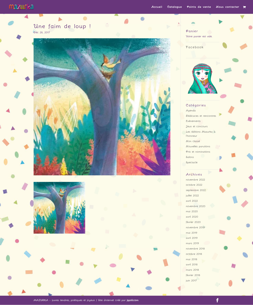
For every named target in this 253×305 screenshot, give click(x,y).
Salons (190, 157)
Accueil (156, 7)
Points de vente (199, 7)
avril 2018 (192, 264)
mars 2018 (192, 269)
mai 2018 (191, 259)
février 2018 (193, 275)
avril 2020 (192, 216)
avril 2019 (192, 237)
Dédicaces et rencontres (201, 115)
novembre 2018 (195, 248)
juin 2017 (191, 280)
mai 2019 (191, 232)
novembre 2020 (195, 206)
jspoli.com (133, 300)
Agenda (191, 110)
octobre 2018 (194, 254)
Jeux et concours (197, 126)
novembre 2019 (195, 227)
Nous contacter (227, 7)
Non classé (193, 141)
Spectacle (191, 162)
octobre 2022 (194, 184)
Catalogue (174, 7)
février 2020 (193, 222)
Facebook (195, 47)
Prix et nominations (198, 151)
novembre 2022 (195, 179)
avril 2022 (192, 200)
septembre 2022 (196, 190)
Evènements (193, 121)
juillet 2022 (192, 195)
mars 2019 (192, 243)
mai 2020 (192, 211)
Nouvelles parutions (198, 146)
